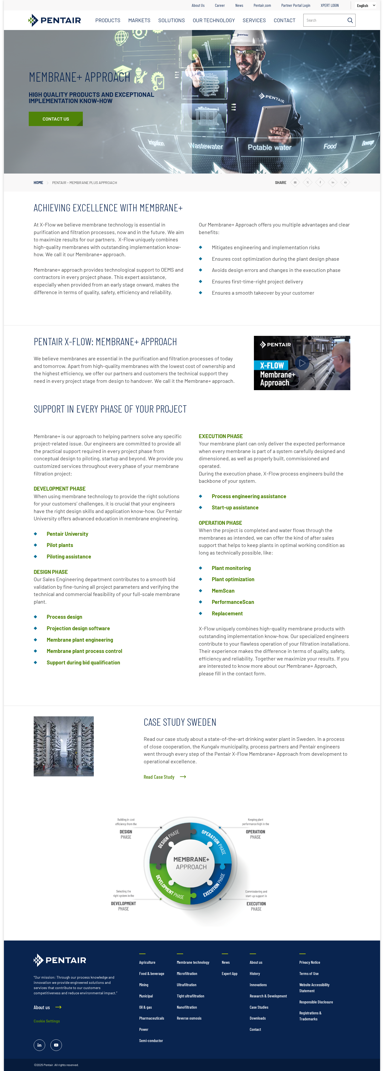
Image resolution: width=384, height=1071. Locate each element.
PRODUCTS (107, 20)
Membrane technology (193, 962)
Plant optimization (233, 579)
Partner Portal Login (295, 5)
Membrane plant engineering (80, 639)
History (255, 973)
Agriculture (147, 962)
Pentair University (67, 534)
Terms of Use (309, 973)
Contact (255, 1029)
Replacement (227, 613)
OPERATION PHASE (220, 523)
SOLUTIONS (171, 20)
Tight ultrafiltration (190, 995)
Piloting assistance (69, 556)
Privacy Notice (309, 962)
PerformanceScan (233, 602)
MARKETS (139, 20)
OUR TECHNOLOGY (214, 20)
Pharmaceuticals (151, 1017)
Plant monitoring (231, 568)
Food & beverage (151, 973)
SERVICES (254, 20)
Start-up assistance (235, 507)
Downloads (258, 1017)
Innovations (258, 984)
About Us (198, 5)
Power (143, 1029)
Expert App (229, 973)
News (239, 5)
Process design (64, 617)
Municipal (146, 995)
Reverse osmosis (189, 1017)
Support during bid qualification (83, 662)
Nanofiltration (187, 1006)
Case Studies (259, 1006)
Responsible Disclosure (316, 1001)
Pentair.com (262, 5)
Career (220, 5)
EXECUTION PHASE (221, 436)
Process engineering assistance (249, 496)
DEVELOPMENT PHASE (60, 488)
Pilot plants (60, 545)
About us (256, 962)
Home (38, 182)
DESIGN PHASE (51, 572)
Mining (143, 984)
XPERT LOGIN (330, 5)
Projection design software (78, 628)
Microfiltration (187, 973)
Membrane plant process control (84, 651)
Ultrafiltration (186, 984)
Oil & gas (145, 1006)
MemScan (223, 590)
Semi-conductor (151, 1040)
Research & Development (268, 995)
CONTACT (284, 20)
